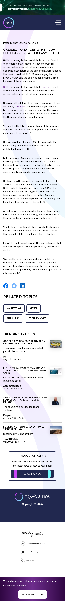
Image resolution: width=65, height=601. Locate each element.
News (33, 308)
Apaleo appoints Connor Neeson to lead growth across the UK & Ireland (25, 400)
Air (4, 357)
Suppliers (13, 318)
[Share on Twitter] (14, 288)
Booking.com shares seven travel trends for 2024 (23, 428)
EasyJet (46, 87)
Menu (58, 22)
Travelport (19, 106)
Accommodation (12, 386)
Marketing (14, 308)
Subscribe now (32, 474)
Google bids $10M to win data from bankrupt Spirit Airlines (24, 342)
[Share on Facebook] (5, 288)
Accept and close (32, 595)
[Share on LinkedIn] (22, 288)
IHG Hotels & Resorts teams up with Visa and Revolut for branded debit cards (24, 370)
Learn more (22, 585)
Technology (37, 318)
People (7, 415)
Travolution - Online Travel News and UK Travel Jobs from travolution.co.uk (32, 497)
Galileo (6, 87)
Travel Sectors (10, 439)
